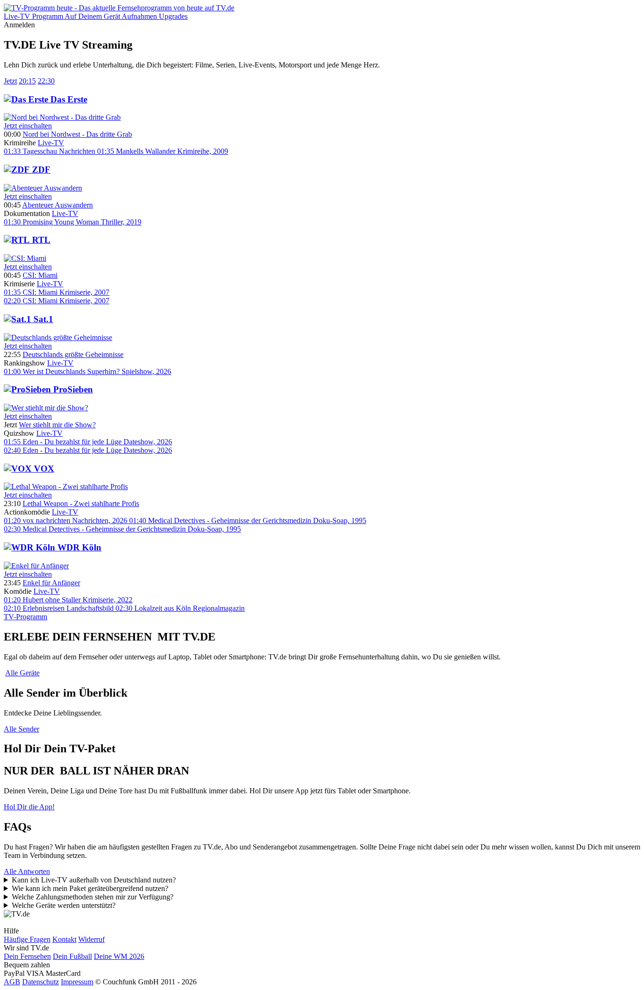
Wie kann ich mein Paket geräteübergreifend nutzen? (90, 888)
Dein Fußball (72, 956)
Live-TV (51, 143)
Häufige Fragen (27, 939)
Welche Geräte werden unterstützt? (64, 905)
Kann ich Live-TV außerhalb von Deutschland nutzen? (94, 880)
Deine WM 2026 (119, 956)
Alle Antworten (27, 871)
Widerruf (91, 939)
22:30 (46, 81)
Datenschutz (40, 982)
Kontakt (64, 939)
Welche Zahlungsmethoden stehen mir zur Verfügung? (92, 897)
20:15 (27, 81)
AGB (12, 982)
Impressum (77, 982)
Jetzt (10, 81)
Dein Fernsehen (27, 956)
